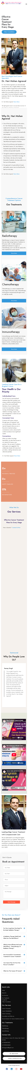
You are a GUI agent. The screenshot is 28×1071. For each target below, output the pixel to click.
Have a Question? (7, 527)
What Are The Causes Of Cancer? (12, 971)
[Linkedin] (12, 1069)
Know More (16, 102)
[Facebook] (7, 1069)
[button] (14, 929)
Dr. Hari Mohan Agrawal (8, 102)
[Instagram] (16, 1069)
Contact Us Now (16, 527)
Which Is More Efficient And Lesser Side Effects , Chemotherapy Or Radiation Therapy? (12, 946)
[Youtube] (21, 1069)
